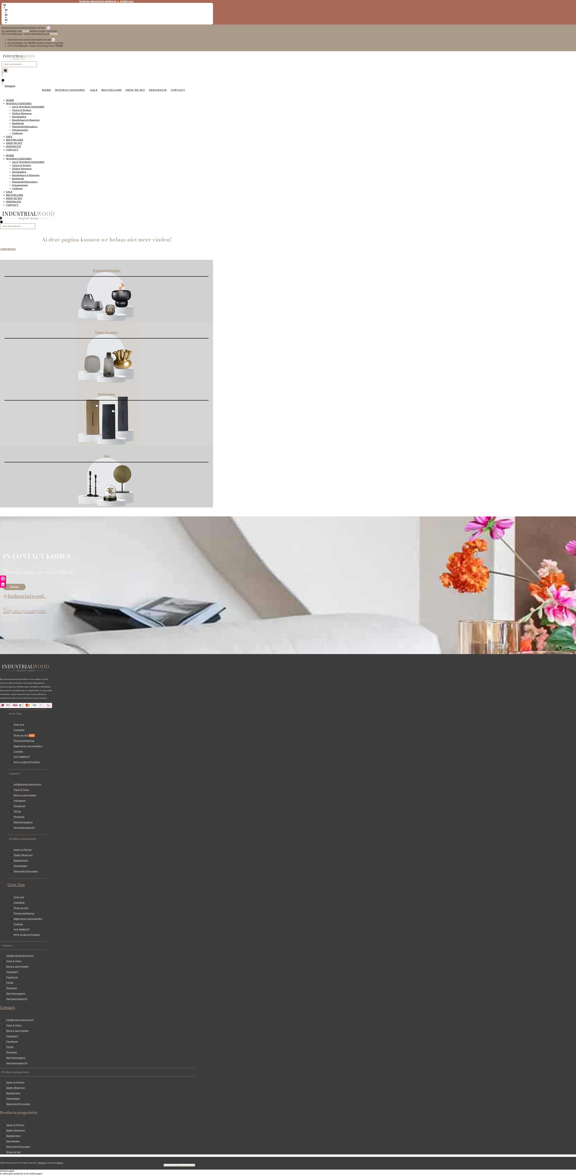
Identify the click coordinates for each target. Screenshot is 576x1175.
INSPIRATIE (13, 146)
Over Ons (16, 884)
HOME (10, 100)
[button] (27, 713)
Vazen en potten (106, 332)
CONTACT (12, 149)
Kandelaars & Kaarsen (26, 120)
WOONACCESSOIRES (19, 103)
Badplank (18, 123)
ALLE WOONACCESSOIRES (28, 107)
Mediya (59, 1163)
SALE (9, 136)
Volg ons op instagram (24, 611)
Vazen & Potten (21, 110)
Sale (107, 456)
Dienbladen (19, 116)
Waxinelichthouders (25, 126)
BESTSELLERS (14, 140)
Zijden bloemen (22, 113)
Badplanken (106, 394)
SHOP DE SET (14, 143)
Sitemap (42, 1163)
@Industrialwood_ (24, 596)
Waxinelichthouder (107, 270)
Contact (7, 1007)
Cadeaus (17, 133)
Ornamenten (20, 130)
